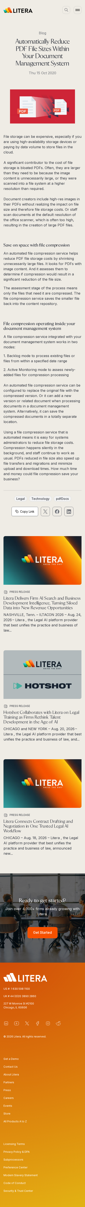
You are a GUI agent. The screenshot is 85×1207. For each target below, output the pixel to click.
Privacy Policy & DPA (16, 1151)
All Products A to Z (15, 1121)
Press (7, 1090)
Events (7, 1105)
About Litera (11, 1074)
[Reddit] (58, 1023)
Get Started (42, 932)
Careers (8, 1098)
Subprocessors (13, 1159)
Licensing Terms (14, 1144)
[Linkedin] (6, 1023)
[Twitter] (27, 1023)
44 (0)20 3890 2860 (23, 996)
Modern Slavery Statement (20, 1175)
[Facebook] (37, 1023)
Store (6, 1113)
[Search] (66, 10)
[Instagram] (48, 1023)
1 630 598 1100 (20, 988)
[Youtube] (16, 1023)
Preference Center (15, 1167)
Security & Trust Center (18, 1190)
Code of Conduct (14, 1183)
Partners (8, 1082)
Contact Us (10, 1066)
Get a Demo (11, 1058)
